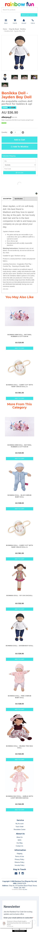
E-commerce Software (17, 889)
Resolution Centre (19, 829)
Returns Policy (19, 862)
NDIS (19, 840)
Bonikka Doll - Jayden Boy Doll (14, 31)
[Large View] (5, 77)
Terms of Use (19, 856)
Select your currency (28, 15)
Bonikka (23, 29)
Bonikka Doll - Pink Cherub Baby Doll (19, 697)
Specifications (19, 198)
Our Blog (19, 843)
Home (5, 29)
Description (7, 198)
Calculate (20, 172)
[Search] (36, 9)
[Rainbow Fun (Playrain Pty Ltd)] (19, 4)
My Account (19, 823)
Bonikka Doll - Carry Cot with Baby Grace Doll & (19, 385)
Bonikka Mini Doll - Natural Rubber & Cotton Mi (20, 335)
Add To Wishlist (20, 147)
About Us (19, 837)
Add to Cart (19, 140)
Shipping (19, 853)
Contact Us (19, 846)
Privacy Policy (19, 859)
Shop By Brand (14, 29)
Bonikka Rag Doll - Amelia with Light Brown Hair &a (19, 797)
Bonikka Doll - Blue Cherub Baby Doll (19, 496)
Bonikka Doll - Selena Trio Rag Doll (19, 747)
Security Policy (19, 865)
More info (14, 117)
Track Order (20, 826)
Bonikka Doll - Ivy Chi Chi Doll (19, 595)
